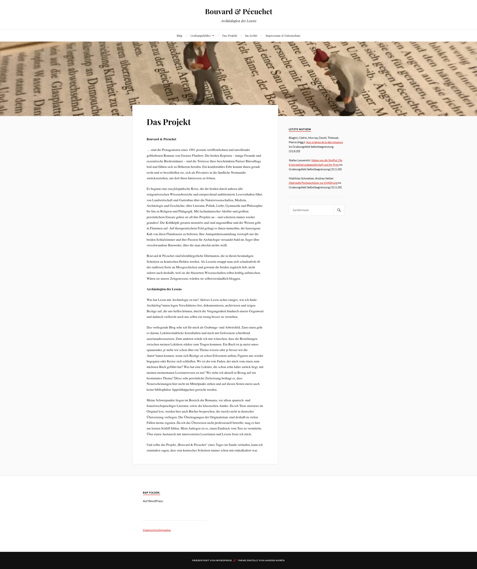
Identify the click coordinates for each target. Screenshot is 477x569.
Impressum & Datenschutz (283, 35)
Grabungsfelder (200, 35)
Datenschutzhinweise (157, 530)
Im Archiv (251, 35)
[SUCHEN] (339, 210)
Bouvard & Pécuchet (238, 11)
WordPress (224, 560)
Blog (179, 35)
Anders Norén (275, 560)
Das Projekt (229, 35)
